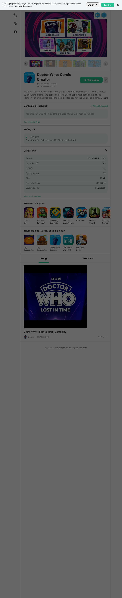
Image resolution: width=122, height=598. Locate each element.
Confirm (107, 5)
